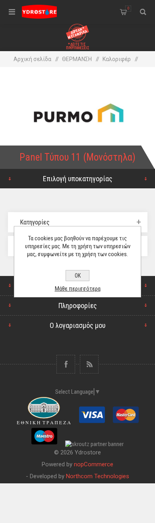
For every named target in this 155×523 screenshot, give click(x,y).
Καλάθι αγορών (128, 8)
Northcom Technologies (97, 476)
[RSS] (89, 364)
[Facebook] (65, 364)
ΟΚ (78, 275)
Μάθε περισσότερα (78, 288)
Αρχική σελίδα (32, 59)
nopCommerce (93, 464)
